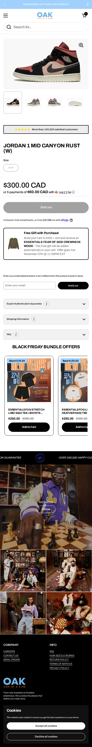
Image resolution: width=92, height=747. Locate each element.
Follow (46, 509)
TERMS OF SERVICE (61, 664)
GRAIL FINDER (11, 659)
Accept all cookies (46, 725)
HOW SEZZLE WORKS (62, 655)
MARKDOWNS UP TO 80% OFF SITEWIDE (46, 4)
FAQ (52, 651)
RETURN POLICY (59, 659)
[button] (84, 15)
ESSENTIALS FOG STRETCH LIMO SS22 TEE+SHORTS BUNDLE (26, 413)
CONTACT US (10, 655)
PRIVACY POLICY (59, 668)
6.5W (11, 167)
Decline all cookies (46, 736)
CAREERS (9, 651)
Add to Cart (29, 427)
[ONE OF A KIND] (44, 15)
